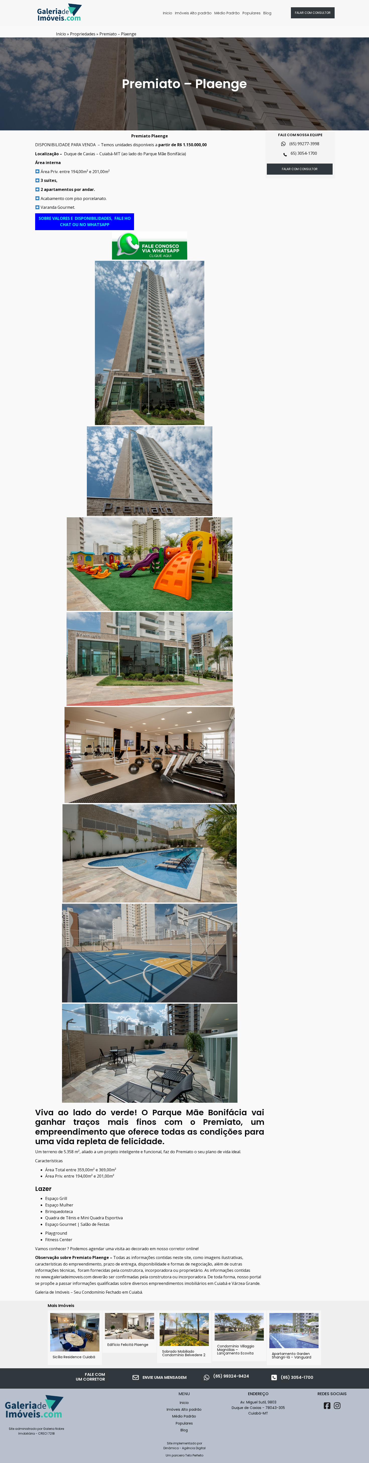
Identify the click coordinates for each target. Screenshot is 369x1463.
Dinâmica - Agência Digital (184, 1448)
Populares (251, 13)
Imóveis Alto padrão (193, 13)
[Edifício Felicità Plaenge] (129, 1331)
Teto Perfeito (194, 1455)
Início (61, 34)
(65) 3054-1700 (297, 1377)
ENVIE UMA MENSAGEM (165, 1377)
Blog (267, 13)
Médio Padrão (227, 13)
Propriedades (82, 34)
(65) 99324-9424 (231, 1376)
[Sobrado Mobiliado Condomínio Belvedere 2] (184, 1336)
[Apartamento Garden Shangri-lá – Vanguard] (294, 1337)
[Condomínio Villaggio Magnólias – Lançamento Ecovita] (239, 1335)
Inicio (167, 13)
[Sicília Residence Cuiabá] (75, 1337)
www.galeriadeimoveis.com (66, 1277)
